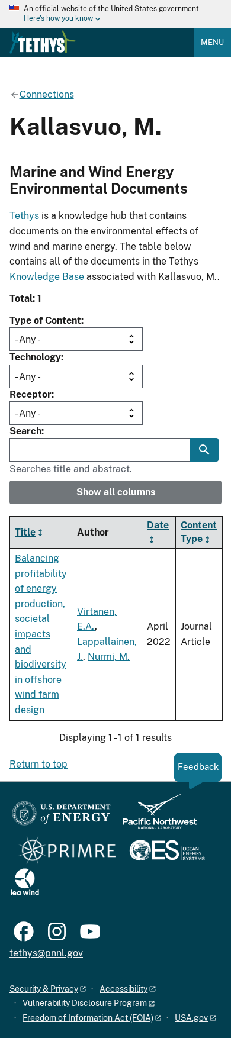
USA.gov (191, 1018)
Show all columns (115, 492)
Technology (35, 357)
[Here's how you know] (115, 14)
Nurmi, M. (109, 656)
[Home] (42, 42)
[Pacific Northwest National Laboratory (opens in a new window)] (155, 817)
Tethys (24, 215)
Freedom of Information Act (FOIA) (88, 1018)
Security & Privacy (43, 989)
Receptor (30, 394)
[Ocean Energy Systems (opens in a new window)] (168, 851)
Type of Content (45, 320)
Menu (212, 42)
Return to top (38, 764)
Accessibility (123, 989)
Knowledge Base (46, 276)
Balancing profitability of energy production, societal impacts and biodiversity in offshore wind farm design (41, 634)
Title (25, 532)
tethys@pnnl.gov (46, 953)
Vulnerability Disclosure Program (85, 1003)
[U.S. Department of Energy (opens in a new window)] (61, 817)
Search (25, 431)
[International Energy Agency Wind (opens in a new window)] (24, 882)
